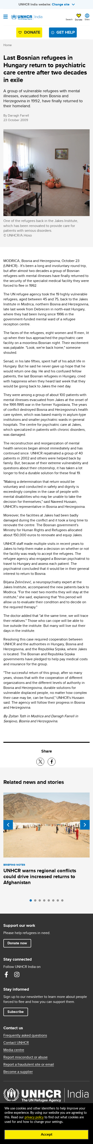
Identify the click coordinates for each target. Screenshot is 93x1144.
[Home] (26, 17)
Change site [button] (61, 4)
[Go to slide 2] (36, 901)
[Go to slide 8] (63, 901)
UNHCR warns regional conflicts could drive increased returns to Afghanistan (39, 876)
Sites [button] (87, 19)
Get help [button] (65, 32)
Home (7, 45)
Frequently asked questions (25, 1035)
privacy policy (34, 1117)
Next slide (85, 825)
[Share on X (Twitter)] (40, 762)
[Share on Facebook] (52, 762)
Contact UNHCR (16, 1042)
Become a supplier (18, 1071)
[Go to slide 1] (32, 901)
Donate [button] (78, 19)
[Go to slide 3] (41, 901)
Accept (46, 1134)
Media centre (13, 1049)
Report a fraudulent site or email (28, 1064)
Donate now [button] (17, 943)
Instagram (17, 974)
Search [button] (69, 19)
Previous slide (8, 825)
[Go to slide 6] (54, 901)
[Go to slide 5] (50, 901)
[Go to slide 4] (45, 901)
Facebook (6, 974)
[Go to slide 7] (59, 901)
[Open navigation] (5, 17)
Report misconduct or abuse (25, 1057)
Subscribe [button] (15, 1011)
